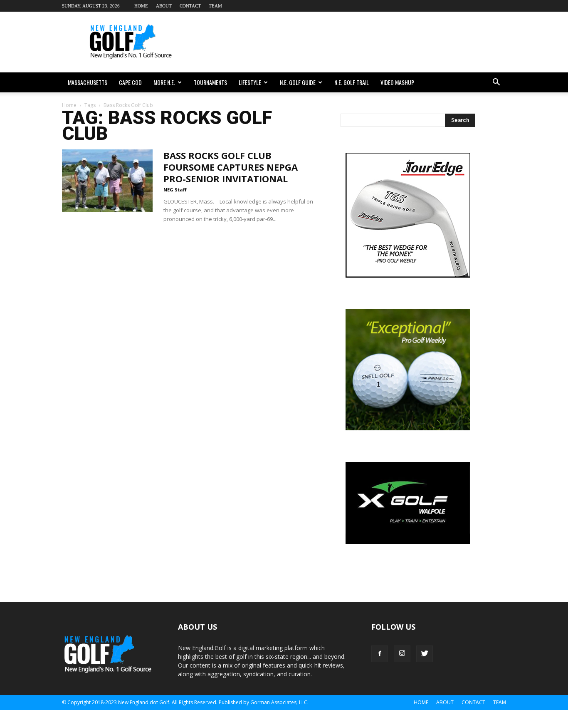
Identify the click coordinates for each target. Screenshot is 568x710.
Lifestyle (250, 82)
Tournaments (210, 82)
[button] (496, 82)
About (164, 5)
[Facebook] (379, 653)
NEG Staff (175, 189)
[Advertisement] (354, 42)
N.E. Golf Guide (298, 82)
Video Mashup (397, 82)
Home (141, 5)
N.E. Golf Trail (351, 82)
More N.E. (164, 82)
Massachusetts (87, 82)
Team (215, 5)
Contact (190, 5)
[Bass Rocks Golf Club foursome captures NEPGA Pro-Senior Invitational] (107, 180)
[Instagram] (402, 653)
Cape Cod (130, 82)
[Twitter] (424, 653)
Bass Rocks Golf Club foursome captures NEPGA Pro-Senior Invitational (230, 167)
